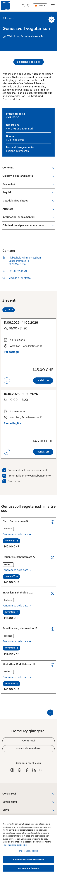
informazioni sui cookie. (15, 845)
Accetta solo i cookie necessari (28, 860)
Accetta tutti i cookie (28, 868)
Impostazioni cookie (28, 851)
